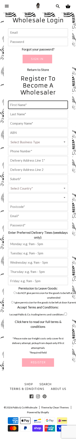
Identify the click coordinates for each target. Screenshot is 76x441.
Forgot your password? (38, 49)
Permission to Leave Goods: (38, 288)
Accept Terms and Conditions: (38, 307)
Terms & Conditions (27, 389)
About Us (58, 389)
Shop (28, 384)
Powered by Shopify (38, 412)
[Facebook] (31, 397)
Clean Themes (61, 407)
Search (45, 384)
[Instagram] (38, 397)
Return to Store (38, 70)
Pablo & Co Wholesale (25, 407)
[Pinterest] (44, 397)
